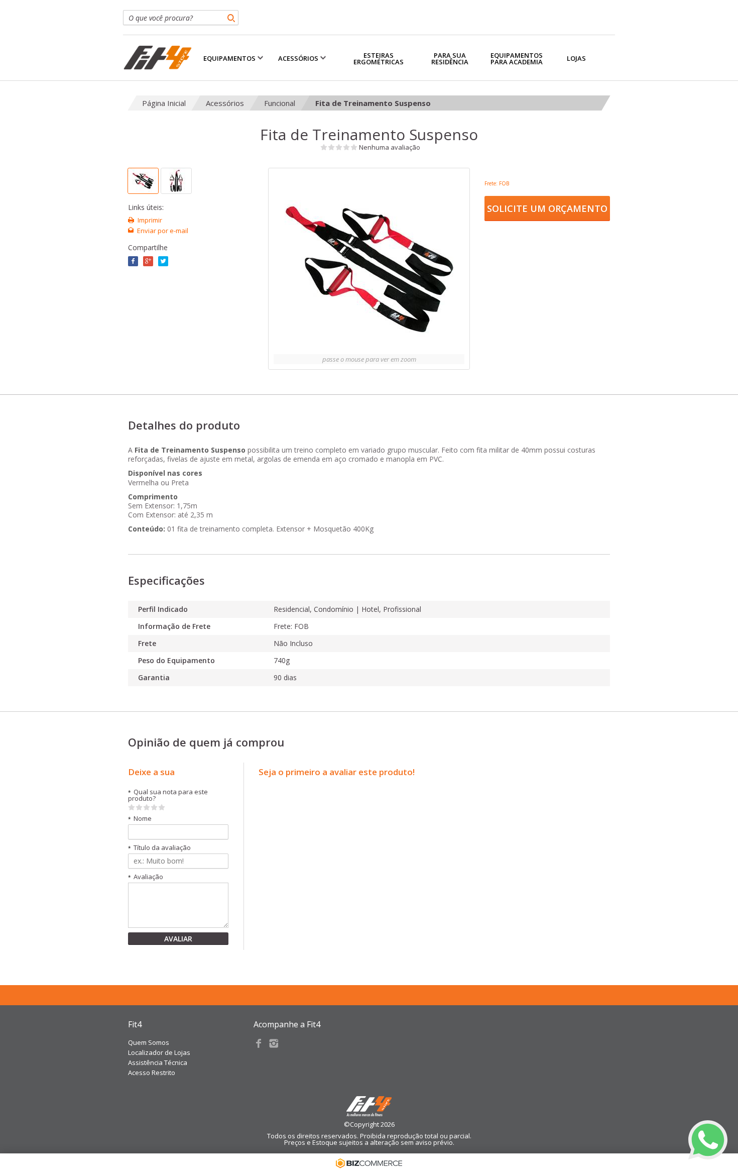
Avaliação (145, 877)
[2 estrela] (139, 807)
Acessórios (225, 103)
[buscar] (230, 17)
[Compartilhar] (148, 261)
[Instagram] (274, 1043)
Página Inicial (164, 103)
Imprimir (150, 220)
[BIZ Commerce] (369, 1163)
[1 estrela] (132, 807)
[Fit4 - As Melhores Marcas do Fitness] (157, 58)
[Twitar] (163, 261)
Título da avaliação (159, 847)
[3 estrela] (147, 807)
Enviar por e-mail (162, 230)
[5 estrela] (162, 807)
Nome (140, 818)
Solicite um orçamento (547, 208)
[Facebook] (259, 1043)
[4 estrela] (154, 807)
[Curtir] (133, 261)
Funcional (279, 103)
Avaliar (178, 938)
